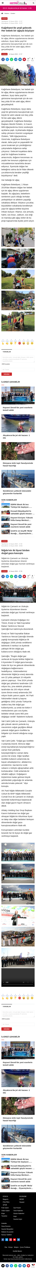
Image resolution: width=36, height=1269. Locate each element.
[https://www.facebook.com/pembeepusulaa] (2, 1239)
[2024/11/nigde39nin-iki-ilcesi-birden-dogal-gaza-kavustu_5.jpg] (18, 957)
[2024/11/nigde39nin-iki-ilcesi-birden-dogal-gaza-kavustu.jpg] (18, 852)
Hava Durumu (6, 1226)
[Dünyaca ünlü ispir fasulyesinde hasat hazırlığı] (18, 451)
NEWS (21, 1199)
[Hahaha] (23, 340)
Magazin (5, 1199)
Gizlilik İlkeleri (17, 1251)
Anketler (4, 1223)
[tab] (6, 351)
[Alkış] (7, 340)
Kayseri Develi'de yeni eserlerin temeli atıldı (17, 408)
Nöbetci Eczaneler (7, 1232)
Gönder (7, 374)
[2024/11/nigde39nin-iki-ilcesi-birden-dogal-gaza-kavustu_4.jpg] (18, 936)
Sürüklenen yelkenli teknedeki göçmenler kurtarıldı (17, 492)
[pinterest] (24, 59)
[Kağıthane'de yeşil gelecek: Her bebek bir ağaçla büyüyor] (18, 75)
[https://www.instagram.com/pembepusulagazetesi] (10, 1239)
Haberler (7, 13)
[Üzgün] (32, 340)
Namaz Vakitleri (6, 1235)
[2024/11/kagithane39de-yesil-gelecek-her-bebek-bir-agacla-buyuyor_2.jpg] (18, 279)
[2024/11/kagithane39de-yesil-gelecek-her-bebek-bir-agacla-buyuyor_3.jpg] (18, 300)
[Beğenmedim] (15, 340)
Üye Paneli (17, 1208)
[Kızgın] (19, 340)
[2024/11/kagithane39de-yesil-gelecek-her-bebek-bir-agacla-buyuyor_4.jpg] (18, 321)
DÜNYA (5, 1196)
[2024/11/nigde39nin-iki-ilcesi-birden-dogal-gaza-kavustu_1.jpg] (18, 873)
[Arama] (33, 3)
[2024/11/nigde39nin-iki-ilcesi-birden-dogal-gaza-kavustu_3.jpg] (18, 915)
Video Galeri (5, 1210)
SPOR (5, 1205)
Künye (10, 1247)
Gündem (13, 13)
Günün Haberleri (18, 1213)
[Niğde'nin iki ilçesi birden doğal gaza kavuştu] (18, 592)
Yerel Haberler (18, 1210)
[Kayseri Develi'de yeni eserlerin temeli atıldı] (18, 395)
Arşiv (15, 1216)
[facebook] (3, 59)
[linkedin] (20, 59)
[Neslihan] (18, 1239)
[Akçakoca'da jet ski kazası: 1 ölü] (18, 423)
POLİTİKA (6, 1202)
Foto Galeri (5, 1208)
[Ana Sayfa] (2, 13)
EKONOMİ (22, 1196)
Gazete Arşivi (17, 1219)
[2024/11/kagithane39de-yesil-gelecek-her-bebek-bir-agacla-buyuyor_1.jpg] (18, 258)
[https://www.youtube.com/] (14, 1239)
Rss (6, 1247)
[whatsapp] (11, 59)
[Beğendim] (3, 340)
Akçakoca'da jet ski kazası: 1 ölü (16, 436)
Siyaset (21, 1202)
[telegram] (15, 59)
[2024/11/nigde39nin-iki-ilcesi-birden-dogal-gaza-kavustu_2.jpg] (18, 894)
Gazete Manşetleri (7, 1229)
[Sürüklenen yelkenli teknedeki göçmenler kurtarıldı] (18, 479)
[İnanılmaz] (28, 340)
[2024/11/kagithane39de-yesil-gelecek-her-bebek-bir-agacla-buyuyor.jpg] (18, 237)
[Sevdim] (11, 340)
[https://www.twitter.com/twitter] (6, 1239)
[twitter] (7, 59)
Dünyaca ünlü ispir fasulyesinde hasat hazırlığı (18, 464)
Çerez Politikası (25, 1247)
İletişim (16, 1247)
